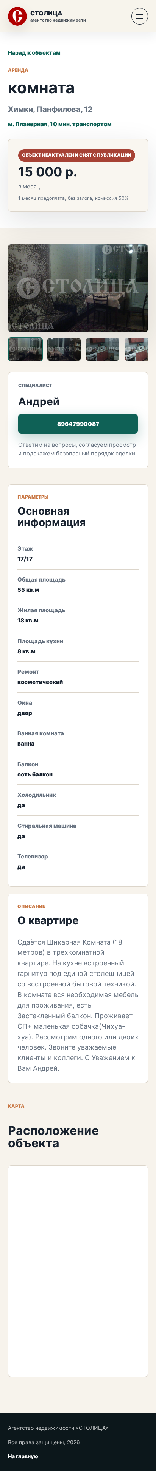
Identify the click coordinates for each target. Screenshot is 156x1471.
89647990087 (78, 424)
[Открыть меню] (139, 16)
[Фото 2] (64, 349)
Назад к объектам (34, 52)
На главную (23, 1456)
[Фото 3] (102, 349)
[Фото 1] (25, 349)
